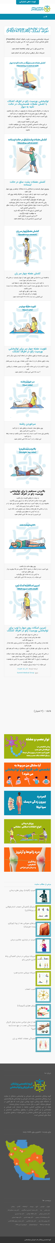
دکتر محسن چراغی (44, 1214)
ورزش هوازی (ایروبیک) (26, 1005)
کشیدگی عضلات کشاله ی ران (24, 1038)
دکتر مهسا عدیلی (16, 1217)
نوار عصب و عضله (45, 1224)
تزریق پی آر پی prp (21, 1224)
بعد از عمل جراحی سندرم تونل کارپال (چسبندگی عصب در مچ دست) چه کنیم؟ (21, 1025)
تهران (48, 1207)
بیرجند (31, 1207)
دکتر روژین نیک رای (44, 1221)
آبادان (18, 1207)
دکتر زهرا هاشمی (31, 1221)
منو (44, 16)
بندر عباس (47, 1210)
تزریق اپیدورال (33, 1224)
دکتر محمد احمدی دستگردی (30, 1210)
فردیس (42, 1207)
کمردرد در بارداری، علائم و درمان (23, 939)
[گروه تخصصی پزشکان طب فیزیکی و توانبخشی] (32, 9)
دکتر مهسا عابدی (28, 1217)
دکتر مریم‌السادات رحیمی (43, 1217)
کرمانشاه (25, 1207)
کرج (37, 1207)
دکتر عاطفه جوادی (32, 1214)
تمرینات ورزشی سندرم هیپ (25, 972)
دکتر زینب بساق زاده (13, 1210)
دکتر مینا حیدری (19, 1214)
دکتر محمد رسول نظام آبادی (16, 1221)
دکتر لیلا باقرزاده (22, 668)
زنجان (13, 1207)
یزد (41, 1210)
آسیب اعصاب (30, 989)
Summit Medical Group (25, 672)
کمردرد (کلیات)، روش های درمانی (22, 890)
